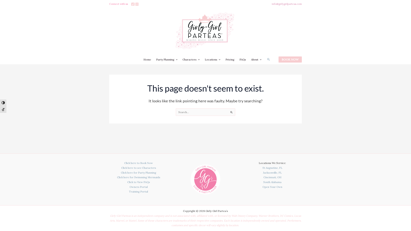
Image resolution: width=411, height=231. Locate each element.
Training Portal (138, 191)
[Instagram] (137, 4)
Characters (190, 59)
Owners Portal (139, 186)
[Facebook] (133, 4)
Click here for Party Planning (138, 172)
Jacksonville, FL (272, 172)
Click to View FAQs (138, 182)
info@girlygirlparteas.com (287, 3)
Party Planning (165, 59)
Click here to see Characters (138, 167)
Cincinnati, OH (272, 177)
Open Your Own (272, 186)
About (254, 59)
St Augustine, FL (272, 167)
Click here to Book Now (138, 163)
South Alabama (272, 182)
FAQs (243, 59)
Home (147, 59)
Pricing (230, 59)
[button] (176, 59)
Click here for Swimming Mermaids (138, 177)
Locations (211, 59)
